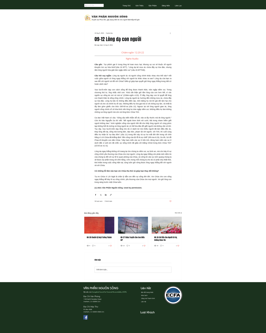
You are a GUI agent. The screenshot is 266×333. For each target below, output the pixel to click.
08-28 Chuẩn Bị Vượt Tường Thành (99, 237)
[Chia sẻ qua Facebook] (96, 195)
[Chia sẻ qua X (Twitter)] (101, 195)
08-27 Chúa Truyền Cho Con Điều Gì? (133, 238)
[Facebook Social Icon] (85, 317)
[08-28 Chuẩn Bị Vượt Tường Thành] (99, 225)
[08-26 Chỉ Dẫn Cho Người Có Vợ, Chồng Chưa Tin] (167, 225)
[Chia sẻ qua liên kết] (111, 195)
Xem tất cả (178, 213)
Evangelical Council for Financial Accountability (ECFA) (109, 292)
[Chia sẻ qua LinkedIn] (106, 195)
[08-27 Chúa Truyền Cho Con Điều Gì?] (133, 225)
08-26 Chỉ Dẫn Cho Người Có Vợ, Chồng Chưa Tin (165, 238)
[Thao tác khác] (170, 33)
